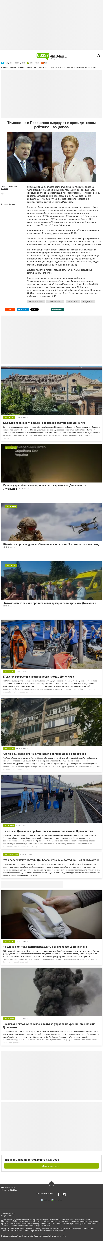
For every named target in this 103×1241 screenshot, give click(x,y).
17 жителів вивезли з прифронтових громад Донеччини (38, 676)
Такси (59, 884)
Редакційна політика (58, 1236)
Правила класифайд (42, 1236)
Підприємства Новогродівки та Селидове (32, 1159)
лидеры (88, 301)
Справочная (43, 884)
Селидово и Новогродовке (19, 884)
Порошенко (36, 301)
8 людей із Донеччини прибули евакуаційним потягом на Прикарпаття (48, 831)
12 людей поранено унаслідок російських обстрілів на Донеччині (44, 422)
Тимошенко (55, 301)
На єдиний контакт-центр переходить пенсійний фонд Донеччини (45, 946)
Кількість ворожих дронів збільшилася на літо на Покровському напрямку (51, 544)
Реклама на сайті (8, 1187)
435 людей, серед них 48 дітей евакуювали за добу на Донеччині (44, 753)
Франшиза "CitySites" (9, 1190)
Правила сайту (28, 1236)
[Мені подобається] (2, 193)
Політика (4, 189)
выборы (73, 301)
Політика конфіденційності (11, 1236)
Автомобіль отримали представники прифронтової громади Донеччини (49, 603)
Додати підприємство (51, 1166)
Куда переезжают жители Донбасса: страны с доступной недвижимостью (51, 860)
